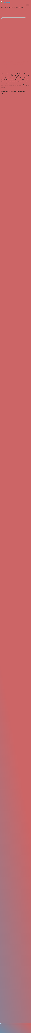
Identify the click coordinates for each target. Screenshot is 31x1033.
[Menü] (27, 5)
